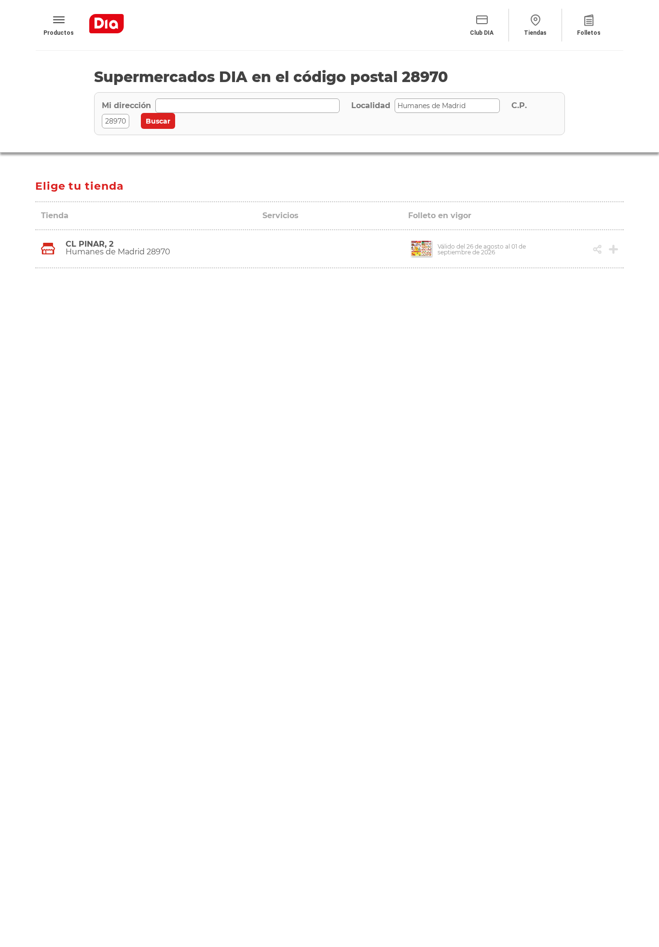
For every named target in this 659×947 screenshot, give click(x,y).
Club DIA (482, 32)
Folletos (589, 32)
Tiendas (535, 32)
